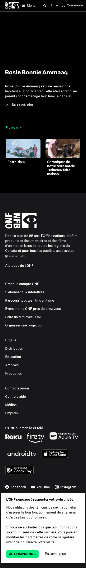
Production (13, 373)
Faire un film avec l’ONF (23, 317)
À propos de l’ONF (19, 266)
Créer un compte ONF (22, 284)
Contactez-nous (17, 388)
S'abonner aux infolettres (24, 292)
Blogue (10, 340)
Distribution (14, 348)
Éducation (13, 357)
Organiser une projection (24, 325)
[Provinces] (21, 127)
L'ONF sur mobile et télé (24, 428)
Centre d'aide (15, 397)
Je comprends (22, 554)
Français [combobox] (12, 127)
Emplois (11, 413)
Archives (12, 365)
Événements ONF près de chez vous (33, 309)
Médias (10, 405)
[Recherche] (44, 5)
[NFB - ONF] (12, 5)
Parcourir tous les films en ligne (29, 300)
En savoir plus (55, 554)
